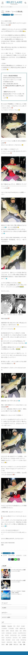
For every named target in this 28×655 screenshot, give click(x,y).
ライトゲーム (23, 639)
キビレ (17, 630)
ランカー (3, 642)
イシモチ (23, 626)
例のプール (7, 184)
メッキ (24, 555)
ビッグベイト (19, 555)
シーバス (5, 555)
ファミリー (15, 637)
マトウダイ (8, 639)
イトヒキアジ (4, 628)
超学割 (10, 644)
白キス (3, 644)
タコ (2, 635)
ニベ (19, 635)
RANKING (4, 626)
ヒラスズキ (24, 635)
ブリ (20, 637)
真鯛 (7, 644)
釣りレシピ (16, 644)
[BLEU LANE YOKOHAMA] (14, 3)
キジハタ (12, 630)
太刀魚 (23, 642)
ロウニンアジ (9, 642)
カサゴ (3, 630)
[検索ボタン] (25, 3)
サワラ (24, 630)
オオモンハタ (22, 628)
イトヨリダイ (11, 628)
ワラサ (19, 642)
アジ (14, 626)
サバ (21, 630)
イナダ (17, 628)
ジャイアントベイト (22, 633)
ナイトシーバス (12, 555)
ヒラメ (3, 637)
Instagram (5, 93)
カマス (7, 630)
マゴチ (3, 639)
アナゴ (18, 626)
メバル (17, 639)
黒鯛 (24, 644)
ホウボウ (24, 637)
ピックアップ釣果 (6, 14)
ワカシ (15, 642)
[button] (9, 559)
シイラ (3, 633)
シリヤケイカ (8, 633)
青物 (21, 644)
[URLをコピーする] (18, 559)
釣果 (12, 14)
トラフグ (7, 635)
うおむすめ (9, 626)
